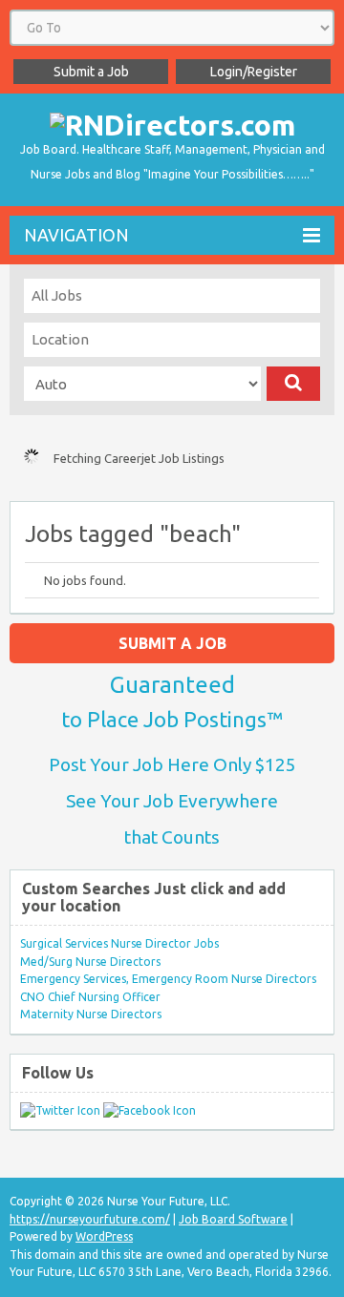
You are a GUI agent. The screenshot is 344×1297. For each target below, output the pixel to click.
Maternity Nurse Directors (90, 1014)
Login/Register (253, 71)
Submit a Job (91, 71)
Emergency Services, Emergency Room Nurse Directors (168, 979)
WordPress (104, 1236)
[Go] (293, 383)
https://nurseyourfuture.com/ (90, 1219)
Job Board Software (233, 1219)
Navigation (76, 234)
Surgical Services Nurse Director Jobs (119, 943)
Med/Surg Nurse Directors (90, 961)
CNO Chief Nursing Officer (90, 997)
